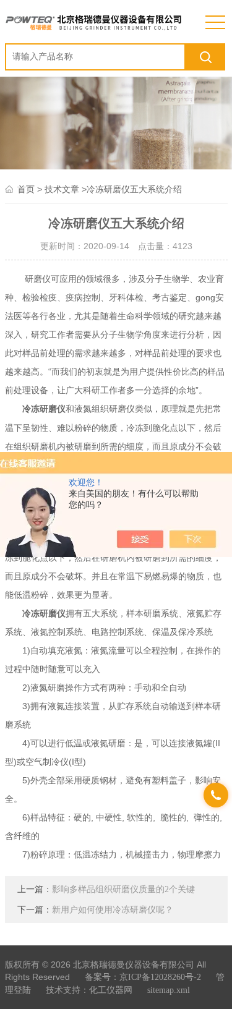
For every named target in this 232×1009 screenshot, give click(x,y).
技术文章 (62, 189)
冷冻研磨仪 (44, 409)
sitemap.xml (168, 990)
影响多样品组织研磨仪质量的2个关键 (123, 889)
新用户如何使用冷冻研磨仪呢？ (112, 909)
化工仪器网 (110, 990)
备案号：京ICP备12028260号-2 (143, 977)
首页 (26, 189)
